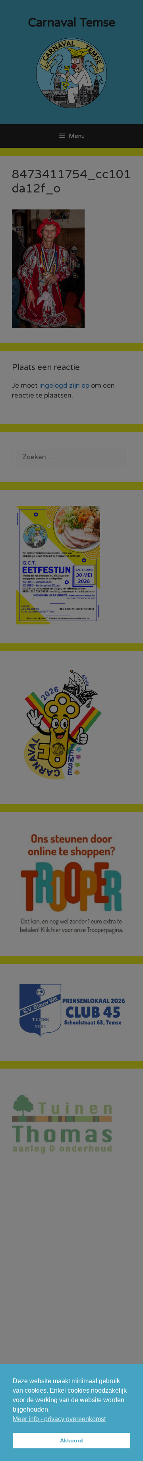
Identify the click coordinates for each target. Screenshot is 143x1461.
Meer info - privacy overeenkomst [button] (59, 1419)
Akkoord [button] (71, 1440)
